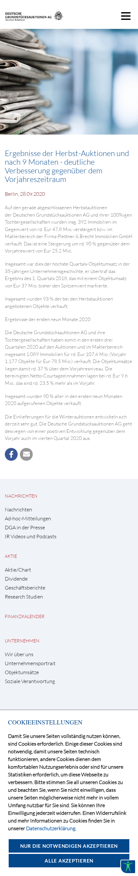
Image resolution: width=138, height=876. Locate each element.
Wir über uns (19, 654)
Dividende (16, 579)
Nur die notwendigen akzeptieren (69, 846)
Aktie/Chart (18, 570)
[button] (11, 454)
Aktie (11, 556)
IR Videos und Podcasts (30, 536)
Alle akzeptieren (69, 861)
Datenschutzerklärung (50, 828)
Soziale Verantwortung (30, 681)
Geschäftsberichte (25, 588)
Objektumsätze (22, 672)
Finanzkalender (25, 616)
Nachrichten (21, 496)
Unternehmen (22, 640)
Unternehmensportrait (30, 663)
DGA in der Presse (25, 527)
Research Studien (24, 596)
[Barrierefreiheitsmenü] (128, 867)
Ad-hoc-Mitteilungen (28, 518)
